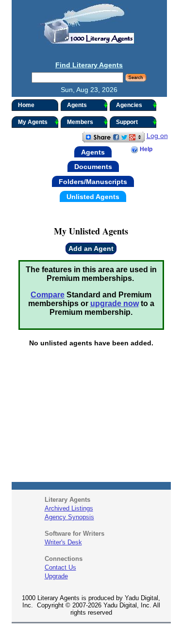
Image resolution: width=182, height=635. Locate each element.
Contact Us (60, 567)
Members (80, 122)
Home (26, 105)
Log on (157, 135)
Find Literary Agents (89, 65)
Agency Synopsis (69, 517)
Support (127, 122)
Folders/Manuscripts (93, 182)
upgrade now (114, 303)
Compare (48, 295)
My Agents (33, 122)
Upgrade (56, 576)
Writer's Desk (63, 542)
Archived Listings (69, 508)
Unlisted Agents (92, 196)
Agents (77, 105)
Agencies (129, 105)
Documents (93, 166)
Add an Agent (91, 248)
